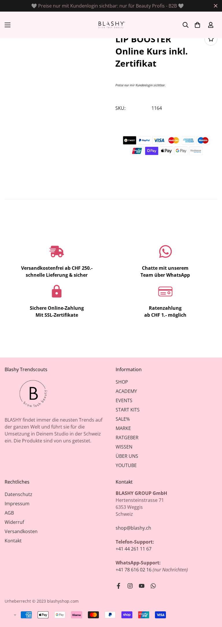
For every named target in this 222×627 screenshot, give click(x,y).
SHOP (122, 382)
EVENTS (124, 400)
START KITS (128, 410)
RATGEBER (127, 437)
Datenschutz (18, 494)
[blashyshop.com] (111, 25)
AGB (9, 513)
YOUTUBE (126, 465)
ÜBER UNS (127, 456)
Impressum (17, 503)
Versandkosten (21, 531)
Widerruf (14, 522)
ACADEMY (126, 391)
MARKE (123, 428)
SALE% (123, 419)
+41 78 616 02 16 (133, 569)
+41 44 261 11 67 (133, 549)
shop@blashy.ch (133, 528)
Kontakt (13, 540)
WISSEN (124, 447)
